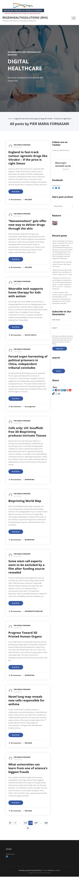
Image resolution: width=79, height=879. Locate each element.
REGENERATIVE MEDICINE (34, 611)
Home (10, 119)
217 (25, 823)
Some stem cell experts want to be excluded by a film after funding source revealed (26, 566)
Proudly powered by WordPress (30, 870)
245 (46, 823)
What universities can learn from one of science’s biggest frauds (27, 768)
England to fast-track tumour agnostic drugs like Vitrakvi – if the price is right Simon (42, 119)
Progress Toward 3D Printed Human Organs (25, 634)
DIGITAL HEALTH (30, 335)
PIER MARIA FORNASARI (22, 145)
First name (56, 320)
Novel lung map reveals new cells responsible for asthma (26, 700)
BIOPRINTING (29, 479)
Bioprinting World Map (24, 501)
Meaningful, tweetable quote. (63, 164)
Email (54, 328)
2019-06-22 (18, 147)
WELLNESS (28, 199)
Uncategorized (30, 406)
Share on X (66, 169)
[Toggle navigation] (73, 18)
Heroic (50, 870)
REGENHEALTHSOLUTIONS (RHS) (25, 18)
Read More (16, 191)
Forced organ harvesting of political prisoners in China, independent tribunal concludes (27, 362)
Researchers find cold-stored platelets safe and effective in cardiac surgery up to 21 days (62, 272)
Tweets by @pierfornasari (60, 150)
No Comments (16, 199)
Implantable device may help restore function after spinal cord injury (62, 264)
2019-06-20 (18, 352)
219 (35, 823)
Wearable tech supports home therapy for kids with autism (25, 292)
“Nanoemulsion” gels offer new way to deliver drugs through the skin (27, 224)
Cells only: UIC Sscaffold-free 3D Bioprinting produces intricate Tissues (27, 431)
